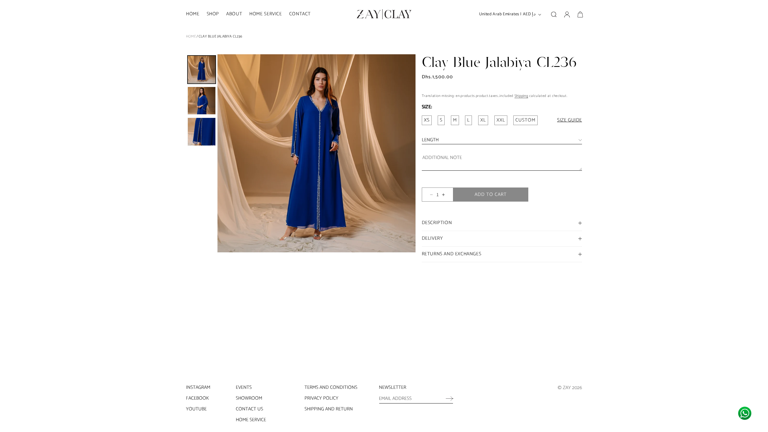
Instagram (198, 387)
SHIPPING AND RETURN (328, 409)
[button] (213, 14)
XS (427, 120)
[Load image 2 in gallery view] (202, 101)
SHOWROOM (249, 398)
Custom (525, 120)
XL (483, 120)
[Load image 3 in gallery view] (202, 132)
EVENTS (244, 387)
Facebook (197, 398)
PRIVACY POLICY (321, 398)
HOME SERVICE (251, 420)
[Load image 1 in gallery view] (202, 70)
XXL (500, 120)
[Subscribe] (446, 398)
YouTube (196, 409)
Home (191, 36)
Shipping (521, 96)
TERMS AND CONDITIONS (330, 387)
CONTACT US (249, 409)
